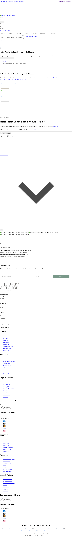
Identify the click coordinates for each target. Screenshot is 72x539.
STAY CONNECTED (36, 524)
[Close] (49, 493)
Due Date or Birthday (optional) (31, 516)
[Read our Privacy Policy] (47, 531)
